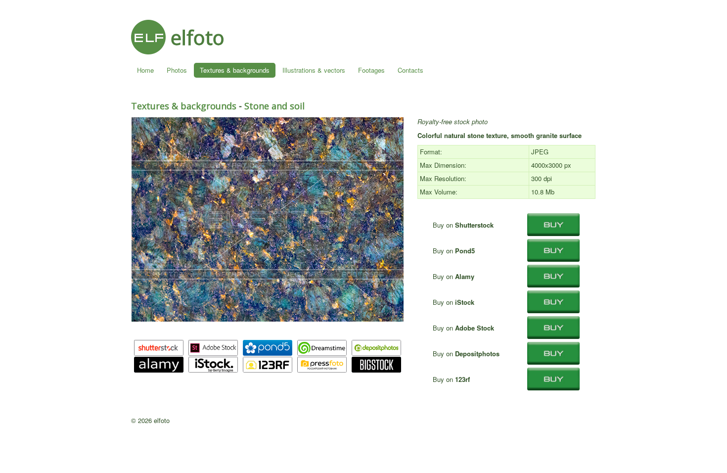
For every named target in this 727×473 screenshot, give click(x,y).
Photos (177, 70)
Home (145, 70)
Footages (371, 70)
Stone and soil (274, 106)
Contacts (410, 70)
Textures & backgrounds (235, 70)
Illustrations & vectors (313, 70)
